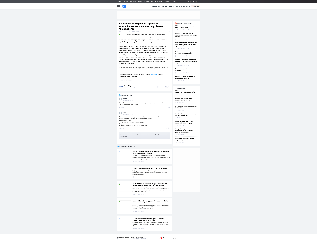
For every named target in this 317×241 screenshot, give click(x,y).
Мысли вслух (158, 1)
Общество (179, 6)
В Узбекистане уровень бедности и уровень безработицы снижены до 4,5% (148, 219)
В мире (119, 1)
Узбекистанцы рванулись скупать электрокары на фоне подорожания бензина (150, 152)
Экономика (186, 6)
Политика (164, 6)
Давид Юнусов (128, 86)
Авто (152, 1)
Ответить (121, 107)
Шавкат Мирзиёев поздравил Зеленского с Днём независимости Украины (150, 202)
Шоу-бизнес (133, 1)
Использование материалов (192, 238)
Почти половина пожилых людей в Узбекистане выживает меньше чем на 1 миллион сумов (149, 184)
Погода (196, 6)
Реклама (166, 1)
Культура (125, 1)
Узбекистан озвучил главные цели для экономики (150, 168)
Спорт (140, 1)
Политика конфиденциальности (172, 238)
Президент (171, 6)
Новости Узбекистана (126, 80)
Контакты (173, 1)
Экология (146, 1)
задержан (154, 74)
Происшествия (155, 6)
